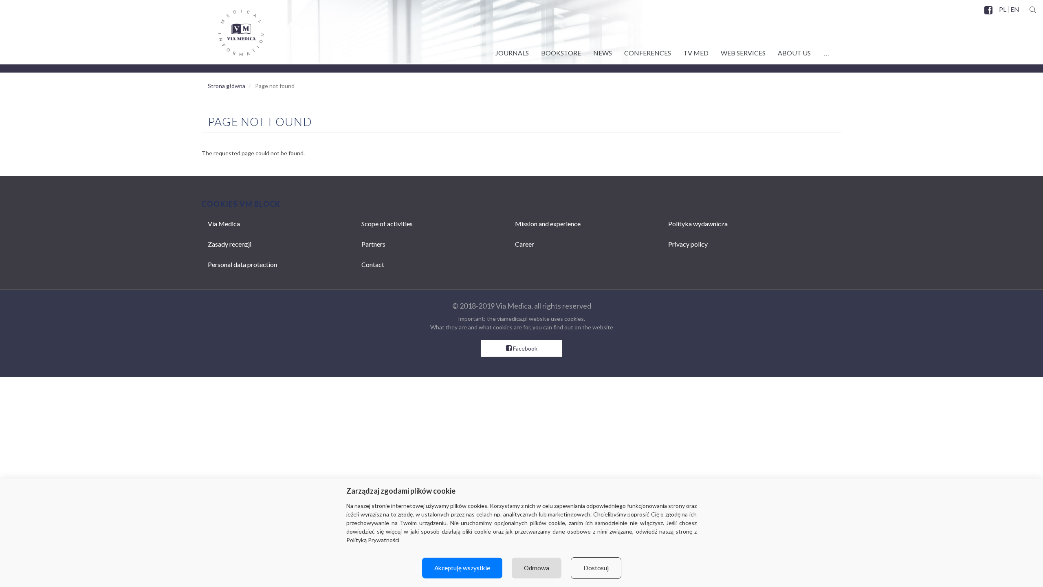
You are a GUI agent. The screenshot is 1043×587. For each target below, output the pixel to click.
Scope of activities (387, 223)
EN (1014, 9)
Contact (372, 264)
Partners (373, 244)
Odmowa (536, 568)
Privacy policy (688, 244)
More (826, 51)
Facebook (989, 15)
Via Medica (224, 223)
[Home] (233, 29)
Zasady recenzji (229, 244)
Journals (512, 53)
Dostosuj (596, 568)
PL (1002, 9)
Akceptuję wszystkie (462, 568)
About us (794, 53)
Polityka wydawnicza (698, 223)
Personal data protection (242, 264)
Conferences (647, 53)
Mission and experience (548, 223)
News (602, 53)
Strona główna (226, 85)
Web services (743, 53)
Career (524, 244)
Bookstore (561, 53)
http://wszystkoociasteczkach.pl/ (522, 335)
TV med (696, 53)
